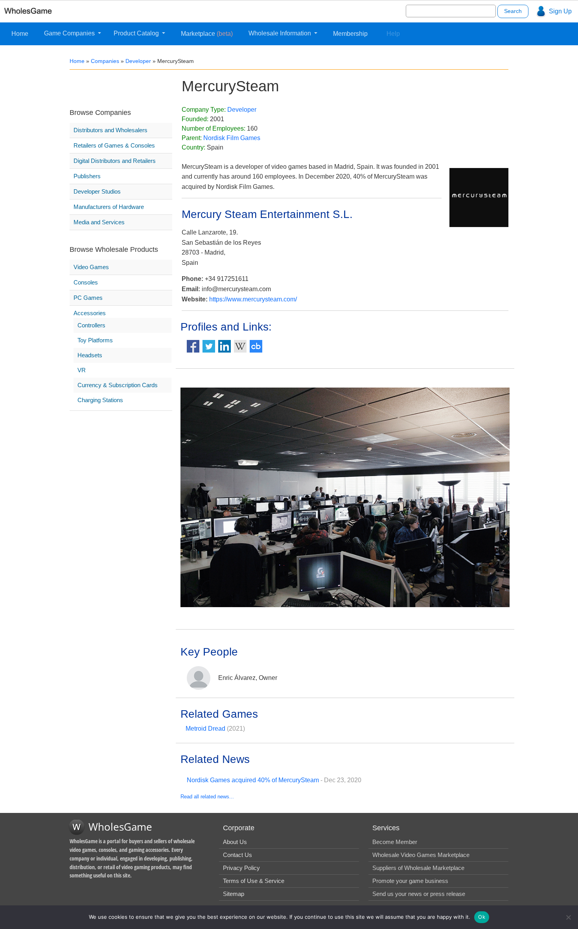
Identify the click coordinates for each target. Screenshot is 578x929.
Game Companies (70, 33)
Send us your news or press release (418, 893)
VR (81, 370)
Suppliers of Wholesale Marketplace (418, 867)
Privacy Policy (241, 867)
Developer (138, 61)
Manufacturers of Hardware (109, 206)
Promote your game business (410, 880)
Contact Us (237, 854)
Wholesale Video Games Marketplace (420, 854)
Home (19, 33)
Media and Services (99, 222)
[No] (568, 917)
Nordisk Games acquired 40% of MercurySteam (253, 780)
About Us (235, 842)
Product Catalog (137, 33)
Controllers (91, 325)
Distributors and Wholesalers (110, 130)
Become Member (394, 842)
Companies (105, 61)
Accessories (90, 313)
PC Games (88, 297)
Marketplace (207, 33)
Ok (481, 917)
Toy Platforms (95, 340)
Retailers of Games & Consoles (114, 145)
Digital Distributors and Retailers (115, 160)
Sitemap (233, 893)
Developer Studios (97, 191)
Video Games (91, 267)
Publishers (87, 176)
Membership (350, 33)
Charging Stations (100, 400)
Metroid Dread (205, 728)
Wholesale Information (281, 33)
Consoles (86, 282)
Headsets (89, 355)
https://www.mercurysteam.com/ (253, 299)
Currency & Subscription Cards (117, 385)
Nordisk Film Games (231, 138)
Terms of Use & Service (253, 880)
